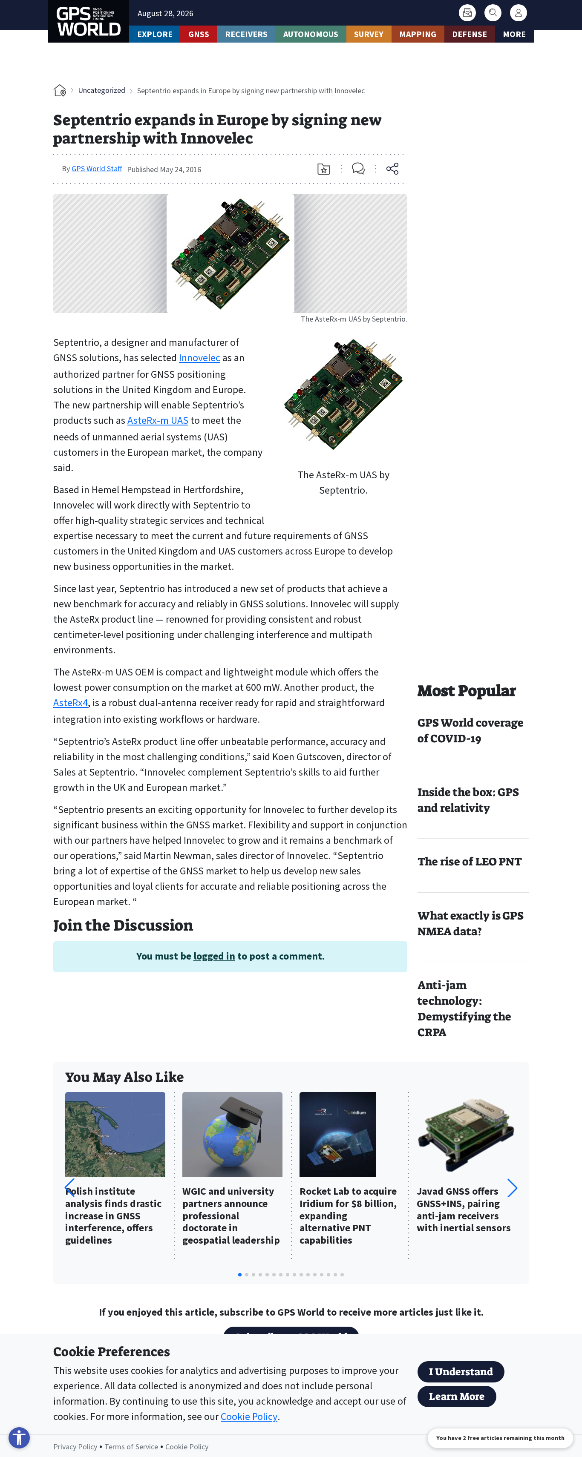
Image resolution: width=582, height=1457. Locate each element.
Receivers (246, 34)
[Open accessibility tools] (19, 1437)
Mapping (417, 34)
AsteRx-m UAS (157, 420)
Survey (368, 34)
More (514, 34)
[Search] (492, 12)
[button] (512, 1187)
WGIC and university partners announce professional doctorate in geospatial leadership (231, 1216)
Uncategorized (101, 90)
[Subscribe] (467, 12)
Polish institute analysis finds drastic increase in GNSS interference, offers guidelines (113, 1216)
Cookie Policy (249, 1416)
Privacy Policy (75, 1446)
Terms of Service (131, 1446)
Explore (155, 34)
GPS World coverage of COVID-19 (471, 731)
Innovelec (199, 357)
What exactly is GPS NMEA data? (471, 923)
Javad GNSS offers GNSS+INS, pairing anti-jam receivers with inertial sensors (464, 1209)
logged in (214, 956)
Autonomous (310, 34)
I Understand (461, 1372)
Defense (469, 34)
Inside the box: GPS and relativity (468, 800)
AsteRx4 (70, 702)
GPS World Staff (97, 168)
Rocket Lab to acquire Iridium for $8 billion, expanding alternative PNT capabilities (348, 1216)
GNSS (198, 34)
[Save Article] (324, 169)
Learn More (457, 1396)
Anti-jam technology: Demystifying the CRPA (464, 1009)
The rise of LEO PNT (470, 861)
